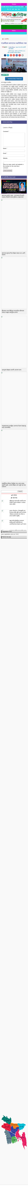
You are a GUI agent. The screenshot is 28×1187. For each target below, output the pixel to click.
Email (5, 153)
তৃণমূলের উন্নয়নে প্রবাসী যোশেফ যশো (11, 370)
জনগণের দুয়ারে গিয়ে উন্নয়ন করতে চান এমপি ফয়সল (13, 254)
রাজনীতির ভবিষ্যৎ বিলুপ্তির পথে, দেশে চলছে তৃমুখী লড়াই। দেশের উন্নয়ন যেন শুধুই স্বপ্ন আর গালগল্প (14, 485)
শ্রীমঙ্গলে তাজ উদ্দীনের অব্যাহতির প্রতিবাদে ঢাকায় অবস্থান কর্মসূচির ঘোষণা (13, 311)
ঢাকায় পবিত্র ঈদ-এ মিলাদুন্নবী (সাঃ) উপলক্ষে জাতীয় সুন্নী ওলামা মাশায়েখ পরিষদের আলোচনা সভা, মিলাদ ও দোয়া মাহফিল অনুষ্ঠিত (17, 513)
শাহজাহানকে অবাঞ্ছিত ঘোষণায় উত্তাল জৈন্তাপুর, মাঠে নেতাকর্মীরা (14, 426)
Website (5, 158)
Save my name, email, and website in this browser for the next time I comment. (13, 166)
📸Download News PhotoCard (14, 78)
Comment (6, 131)
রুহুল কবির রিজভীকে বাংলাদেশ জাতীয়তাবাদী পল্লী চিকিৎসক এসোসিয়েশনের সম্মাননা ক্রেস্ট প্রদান (17, 522)
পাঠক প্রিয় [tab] (14, 498)
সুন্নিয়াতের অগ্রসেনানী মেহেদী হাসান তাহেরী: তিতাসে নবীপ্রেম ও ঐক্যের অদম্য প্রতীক (17, 502)
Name (5, 148)
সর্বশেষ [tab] (15, 495)
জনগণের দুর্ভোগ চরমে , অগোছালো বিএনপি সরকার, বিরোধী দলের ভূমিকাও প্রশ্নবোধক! (13, 196)
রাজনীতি (7, 39)
